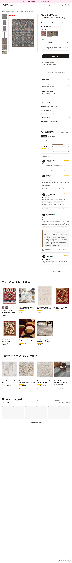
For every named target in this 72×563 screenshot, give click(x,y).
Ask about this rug (65, 560)
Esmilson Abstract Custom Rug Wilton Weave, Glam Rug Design (27, 382)
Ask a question (57, 19)
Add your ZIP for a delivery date (50, 64)
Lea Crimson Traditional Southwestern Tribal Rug (8, 311)
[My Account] (65, 5)
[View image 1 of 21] (4, 16)
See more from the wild (36, 422)
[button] (23, 33)
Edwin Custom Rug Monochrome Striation (60, 381)
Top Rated (57, 5)
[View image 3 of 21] (4, 29)
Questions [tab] (52, 136)
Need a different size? (46, 52)
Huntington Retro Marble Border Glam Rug (26, 307)
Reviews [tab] (44, 136)
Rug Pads (50, 5)
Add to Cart (55, 56)
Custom (24, 5)
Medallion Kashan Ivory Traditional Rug (8, 340)
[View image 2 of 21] (4, 22)
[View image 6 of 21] (4, 47)
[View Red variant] (3, 307)
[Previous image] (10, 33)
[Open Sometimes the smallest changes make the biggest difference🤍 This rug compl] (53, 412)
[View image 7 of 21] (4, 53)
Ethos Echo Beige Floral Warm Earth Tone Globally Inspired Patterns (44, 341)
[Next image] (35, 33)
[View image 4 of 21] (4, 35)
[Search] (62, 5)
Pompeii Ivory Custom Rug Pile (9, 381)
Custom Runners (33, 5)
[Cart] (68, 5)
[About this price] (60, 26)
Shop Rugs (16, 5)
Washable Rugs (9, 11)
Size (43, 39)
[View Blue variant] (6, 307)
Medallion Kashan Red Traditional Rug (60, 307)
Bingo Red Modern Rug (25, 340)
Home (3, 11)
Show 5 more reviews (56, 271)
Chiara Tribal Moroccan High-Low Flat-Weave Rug (44, 307)
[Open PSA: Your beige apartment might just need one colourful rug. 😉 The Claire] (7, 412)
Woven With (42, 5)
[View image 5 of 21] (4, 41)
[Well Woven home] (7, 5)
